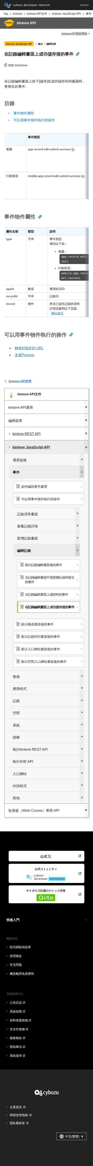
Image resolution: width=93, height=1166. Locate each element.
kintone (17, 13)
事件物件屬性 (23, 113)
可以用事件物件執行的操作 (34, 120)
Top (5, 13)
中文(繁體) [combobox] (74, 1136)
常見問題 (16, 965)
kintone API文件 (37, 13)
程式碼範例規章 (20, 947)
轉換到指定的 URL (29, 348)
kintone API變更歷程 (74, 33)
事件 (88, 13)
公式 (43, 856)
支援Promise (24, 355)
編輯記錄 (51, 43)
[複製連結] (77, 53)
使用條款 (16, 956)
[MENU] (84, 5)
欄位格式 (57, 313)
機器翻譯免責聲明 (22, 973)
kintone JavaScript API (66, 13)
